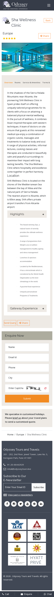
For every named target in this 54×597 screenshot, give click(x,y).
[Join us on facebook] (7, 504)
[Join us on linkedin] (41, 504)
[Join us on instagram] (14, 504)
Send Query (10, 322)
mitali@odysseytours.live (19, 469)
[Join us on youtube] (27, 504)
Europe (20, 434)
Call (7, 594)
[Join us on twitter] (20, 504)
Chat (49, 594)
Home (10, 434)
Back (48, 20)
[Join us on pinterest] (34, 504)
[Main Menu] (48, 5)
